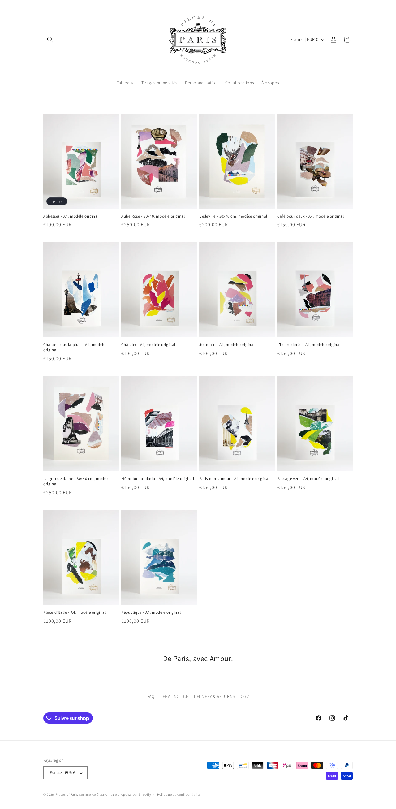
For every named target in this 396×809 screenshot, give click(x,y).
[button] (50, 39)
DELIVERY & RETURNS (214, 696)
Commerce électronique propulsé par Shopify (115, 795)
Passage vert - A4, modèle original (308, 478)
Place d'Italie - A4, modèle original (74, 612)
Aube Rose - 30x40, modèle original (153, 216)
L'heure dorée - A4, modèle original (309, 344)
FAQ (151, 696)
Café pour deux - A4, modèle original (310, 216)
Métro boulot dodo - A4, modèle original (157, 478)
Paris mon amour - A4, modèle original (234, 478)
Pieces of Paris (67, 795)
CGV (245, 696)
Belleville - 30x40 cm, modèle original (233, 216)
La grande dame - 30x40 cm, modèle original (76, 481)
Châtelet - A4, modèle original (148, 344)
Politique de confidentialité (179, 794)
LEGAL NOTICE (174, 696)
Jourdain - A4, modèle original (227, 344)
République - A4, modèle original (151, 612)
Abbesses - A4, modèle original (71, 216)
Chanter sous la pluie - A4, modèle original (74, 347)
